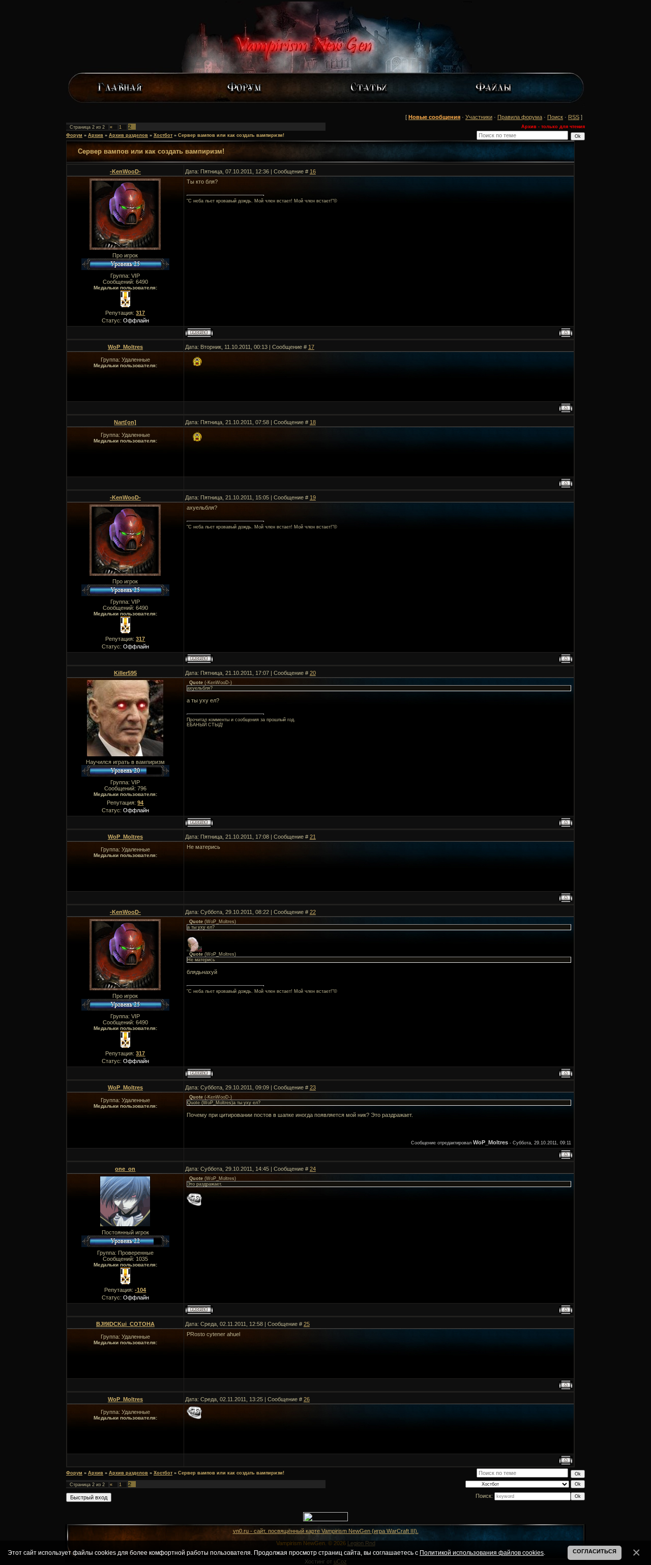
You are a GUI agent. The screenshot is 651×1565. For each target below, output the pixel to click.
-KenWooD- (125, 171)
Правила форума (519, 117)
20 (313, 673)
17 (311, 347)
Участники (478, 117)
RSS (573, 117)
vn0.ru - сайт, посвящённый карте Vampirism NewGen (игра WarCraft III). (326, 1531)
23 (313, 1087)
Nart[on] (125, 422)
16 (313, 171)
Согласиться (594, 1551)
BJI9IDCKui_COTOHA (125, 1324)
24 (313, 1169)
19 (313, 497)
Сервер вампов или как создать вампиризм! (231, 135)
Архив (95, 135)
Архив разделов (128, 135)
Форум (74, 135)
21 (313, 837)
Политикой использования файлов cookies (482, 1552)
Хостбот (163, 135)
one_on (125, 1169)
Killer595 (125, 673)
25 (307, 1324)
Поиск (555, 117)
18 (313, 422)
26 (307, 1399)
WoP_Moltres (125, 347)
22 (313, 912)
